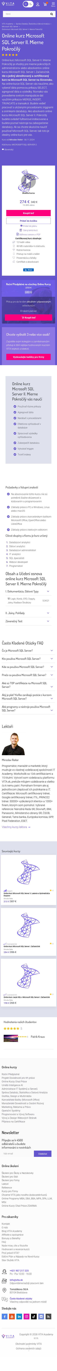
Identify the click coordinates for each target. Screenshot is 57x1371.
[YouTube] (12, 1316)
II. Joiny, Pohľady (15, 613)
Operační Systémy (11, 1110)
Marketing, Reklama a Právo (16, 1107)
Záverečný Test (14, 621)
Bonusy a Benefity (11, 1238)
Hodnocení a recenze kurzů (16, 1249)
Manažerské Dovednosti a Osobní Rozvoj (23, 1103)
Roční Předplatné (10, 1074)
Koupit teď (28, 213)
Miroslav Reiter (16, 139)
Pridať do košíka (28, 221)
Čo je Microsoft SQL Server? (17, 650)
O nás (5, 1227)
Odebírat (42, 1153)
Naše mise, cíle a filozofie (15, 1245)
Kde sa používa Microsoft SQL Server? (23, 667)
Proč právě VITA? (10, 1253)
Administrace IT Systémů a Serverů (20, 1088)
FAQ (4, 1242)
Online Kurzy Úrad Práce (14, 1081)
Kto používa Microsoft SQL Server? (21, 658)
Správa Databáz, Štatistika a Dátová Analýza (33, 24)
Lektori (5, 1184)
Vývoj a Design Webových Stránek (19, 1118)
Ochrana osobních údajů (28, 1348)
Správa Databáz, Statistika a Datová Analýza (25, 1092)
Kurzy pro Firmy (10, 1191)
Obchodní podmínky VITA (28, 1344)
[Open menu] (54, 5)
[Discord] (41, 1316)
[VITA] (8, 4)
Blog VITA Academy (12, 1231)
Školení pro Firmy (11, 1180)
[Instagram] (26, 1316)
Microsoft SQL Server (10, 27)
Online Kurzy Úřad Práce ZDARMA (19, 1205)
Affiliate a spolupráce (12, 1234)
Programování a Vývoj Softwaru (18, 1114)
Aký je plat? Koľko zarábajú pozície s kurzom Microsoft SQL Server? (27, 696)
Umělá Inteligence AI (12, 1085)
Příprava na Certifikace (13, 1121)
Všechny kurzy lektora (15, 827)
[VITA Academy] (8, 1336)
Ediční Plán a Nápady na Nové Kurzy (20, 1256)
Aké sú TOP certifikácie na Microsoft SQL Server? (24, 685)
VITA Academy (7, 24)
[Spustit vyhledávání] (52, 14)
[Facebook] (4, 1316)
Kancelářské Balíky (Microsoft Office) (20, 1099)
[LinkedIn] (19, 1316)
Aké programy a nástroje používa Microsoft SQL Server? (26, 708)
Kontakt (6, 1223)
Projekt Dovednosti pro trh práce (18, 1078)
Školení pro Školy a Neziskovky (17, 1173)
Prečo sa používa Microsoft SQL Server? (24, 675)
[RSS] (48, 1316)
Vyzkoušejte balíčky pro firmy (28, 357)
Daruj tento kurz (30, 230)
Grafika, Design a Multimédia (16, 1096)
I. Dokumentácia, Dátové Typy (22, 591)
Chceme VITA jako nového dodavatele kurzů (24, 1195)
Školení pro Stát (10, 1176)
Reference (7, 1187)
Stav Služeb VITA (10, 1260)
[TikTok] (34, 1316)
